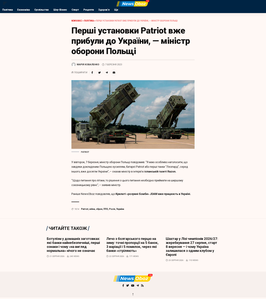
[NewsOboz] (133, 3)
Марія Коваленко (88, 64)
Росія (112, 209)
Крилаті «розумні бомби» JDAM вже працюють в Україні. (153, 193)
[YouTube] (132, 285)
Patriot (84, 209)
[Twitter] (127, 285)
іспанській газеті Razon (159, 171)
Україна (120, 209)
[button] (5, 3)
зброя (99, 209)
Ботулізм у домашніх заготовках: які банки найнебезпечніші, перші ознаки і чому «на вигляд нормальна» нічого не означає (73, 245)
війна (92, 209)
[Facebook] (123, 285)
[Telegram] (137, 285)
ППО (105, 209)
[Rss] (142, 285)
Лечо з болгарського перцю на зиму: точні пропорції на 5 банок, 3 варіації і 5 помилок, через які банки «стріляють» (132, 245)
